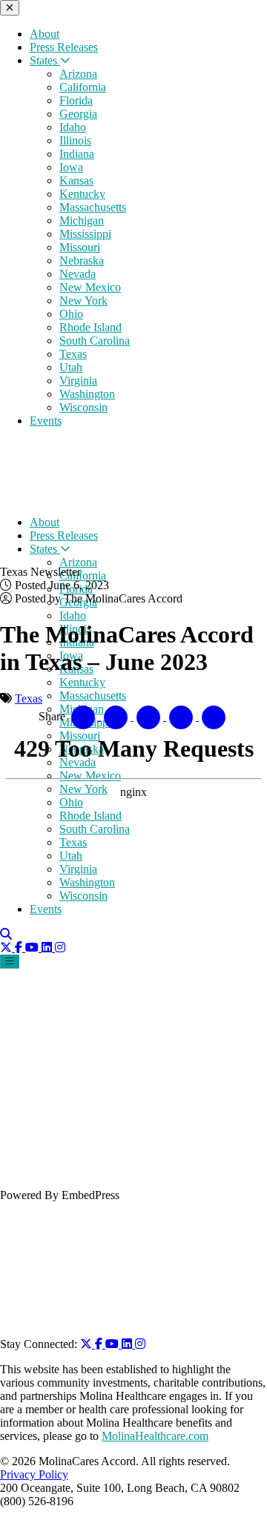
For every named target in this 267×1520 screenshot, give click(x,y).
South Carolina (94, 340)
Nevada (77, 274)
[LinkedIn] (128, 1344)
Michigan (81, 220)
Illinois (75, 140)
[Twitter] (87, 1344)
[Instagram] (140, 1344)
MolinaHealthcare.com (155, 1436)
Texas (73, 354)
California (82, 87)
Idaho (72, 127)
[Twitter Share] (117, 716)
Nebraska (81, 260)
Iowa (71, 167)
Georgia (78, 113)
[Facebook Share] (84, 716)
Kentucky (82, 193)
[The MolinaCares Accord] (102, 497)
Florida (76, 100)
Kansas (76, 180)
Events (46, 420)
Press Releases (64, 47)
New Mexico (90, 287)
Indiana (76, 153)
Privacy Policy (34, 1474)
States (45, 60)
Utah (70, 367)
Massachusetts (92, 207)
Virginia (78, 380)
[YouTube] (113, 1344)
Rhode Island (90, 327)
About (44, 33)
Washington (87, 394)
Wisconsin (83, 407)
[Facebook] (100, 1344)
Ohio (71, 314)
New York (83, 300)
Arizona (78, 73)
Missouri (79, 247)
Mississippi (85, 234)
